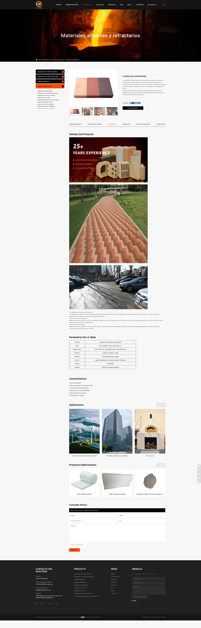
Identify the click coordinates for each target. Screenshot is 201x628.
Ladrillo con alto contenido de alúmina (47, 93)
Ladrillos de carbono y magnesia (46, 108)
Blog (112, 591)
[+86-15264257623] (199, 466)
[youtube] (37, 603)
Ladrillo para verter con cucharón (46, 95)
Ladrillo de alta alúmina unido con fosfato (48, 100)
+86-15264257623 (41, 584)
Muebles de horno (79, 591)
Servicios (113, 585)
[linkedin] (52, 603)
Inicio (39, 60)
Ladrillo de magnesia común (44, 102)
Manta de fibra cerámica (84, 494)
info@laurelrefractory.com (43, 590)
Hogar (113, 574)
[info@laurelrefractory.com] (199, 474)
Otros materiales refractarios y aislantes (86, 596)
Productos (114, 579)
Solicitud (113, 582)
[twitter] (45, 603)
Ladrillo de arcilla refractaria (44, 91)
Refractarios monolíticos (81, 585)
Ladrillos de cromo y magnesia (45, 104)
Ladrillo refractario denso (44, 97)
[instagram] (41, 603)
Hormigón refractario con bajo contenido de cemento (150, 494)
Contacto (114, 593)
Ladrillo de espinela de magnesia (46, 106)
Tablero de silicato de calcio (117, 494)
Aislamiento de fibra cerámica (47, 72)
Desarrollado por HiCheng (93, 617)
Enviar (73, 550)
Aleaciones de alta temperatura (83, 593)
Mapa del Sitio (146, 617)
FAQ (112, 588)
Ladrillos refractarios (58, 60)
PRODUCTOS (47, 60)
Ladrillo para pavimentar (72, 60)
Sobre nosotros (116, 577)
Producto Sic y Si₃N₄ (80, 588)
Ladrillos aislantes (43, 81)
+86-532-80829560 (42, 578)
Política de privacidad (159, 617)
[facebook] (49, 603)
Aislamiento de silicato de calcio (48, 76)
